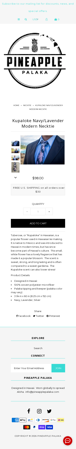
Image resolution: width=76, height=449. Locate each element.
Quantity (38, 203)
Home (16, 105)
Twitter (39, 315)
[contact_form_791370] (67, 440)
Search (38, 348)
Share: (38, 311)
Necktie (27, 105)
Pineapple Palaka (49, 436)
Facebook (24, 315)
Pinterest (54, 315)
